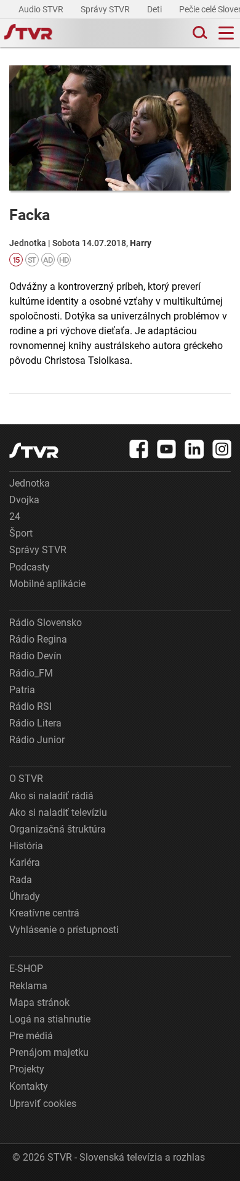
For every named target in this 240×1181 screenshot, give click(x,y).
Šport (21, 533)
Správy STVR (106, 9)
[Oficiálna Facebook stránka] (139, 449)
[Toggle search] (198, 33)
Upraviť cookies (42, 1103)
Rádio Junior (37, 740)
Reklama (28, 986)
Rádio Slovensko (45, 622)
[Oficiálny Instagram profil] (222, 449)
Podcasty (29, 567)
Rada (20, 880)
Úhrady (24, 896)
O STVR (26, 778)
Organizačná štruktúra (57, 829)
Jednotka (29, 483)
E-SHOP (26, 968)
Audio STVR (41, 9)
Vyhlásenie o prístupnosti (64, 930)
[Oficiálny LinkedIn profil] (194, 449)
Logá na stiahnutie (49, 1019)
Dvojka (24, 500)
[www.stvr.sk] (33, 450)
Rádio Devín (35, 656)
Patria (22, 690)
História (26, 846)
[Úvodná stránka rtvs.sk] (28, 33)
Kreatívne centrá (44, 913)
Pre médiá (31, 1036)
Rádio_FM (31, 673)
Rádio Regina (38, 639)
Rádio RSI (30, 706)
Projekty (26, 1069)
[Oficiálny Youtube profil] (166, 449)
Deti (155, 9)
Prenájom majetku (49, 1052)
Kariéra (24, 862)
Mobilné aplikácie (47, 584)
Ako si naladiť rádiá (51, 796)
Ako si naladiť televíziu (58, 812)
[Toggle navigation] (226, 33)
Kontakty (28, 1086)
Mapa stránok (39, 1002)
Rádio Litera (35, 723)
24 (14, 516)
